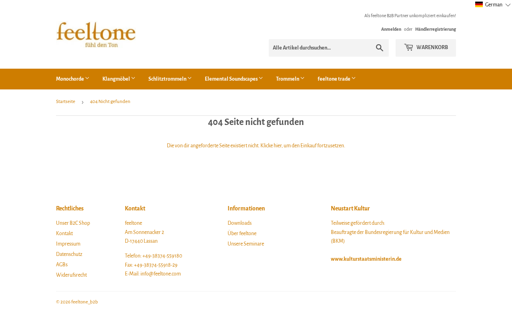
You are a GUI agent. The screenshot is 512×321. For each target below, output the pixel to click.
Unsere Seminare (246, 244)
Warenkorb (432, 47)
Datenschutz (69, 254)
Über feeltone (242, 233)
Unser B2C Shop (73, 223)
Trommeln (288, 79)
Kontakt (64, 233)
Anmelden (391, 29)
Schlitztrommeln (167, 79)
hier (278, 146)
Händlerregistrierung (435, 29)
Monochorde (70, 79)
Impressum (68, 244)
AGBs (62, 265)
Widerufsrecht (71, 275)
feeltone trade (334, 79)
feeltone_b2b (84, 302)
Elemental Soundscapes (231, 79)
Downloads (240, 223)
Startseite (65, 101)
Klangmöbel (116, 79)
